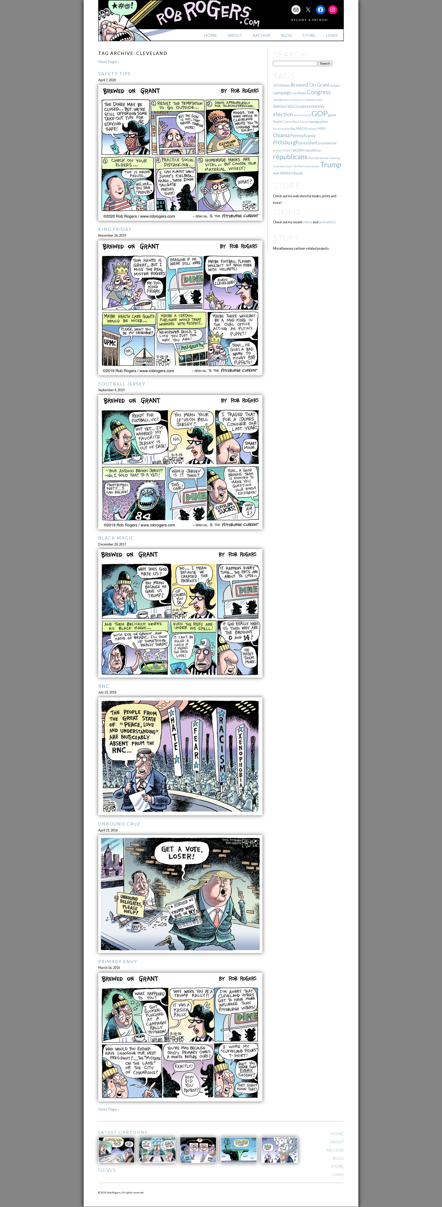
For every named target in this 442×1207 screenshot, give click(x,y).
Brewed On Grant (310, 85)
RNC (103, 686)
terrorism (312, 166)
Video (287, 211)
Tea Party (299, 166)
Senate (324, 158)
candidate (299, 93)
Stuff (286, 238)
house (304, 121)
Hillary (295, 121)
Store (309, 35)
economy (315, 106)
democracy (314, 100)
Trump (330, 164)
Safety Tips (114, 73)
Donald (300, 106)
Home (210, 35)
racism (297, 150)
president (308, 142)
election (283, 114)
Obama (281, 135)
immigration (318, 121)
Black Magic (116, 538)
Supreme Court (283, 166)
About (234, 35)
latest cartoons (123, 1132)
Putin (287, 150)
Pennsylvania (302, 135)
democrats (283, 106)
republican (313, 150)
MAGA (301, 128)
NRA (321, 128)
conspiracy (280, 100)
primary (278, 150)
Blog (286, 35)
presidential (327, 143)
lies (293, 128)
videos (307, 222)
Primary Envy (117, 961)
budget (335, 85)
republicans (290, 157)
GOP (320, 113)
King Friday (115, 229)
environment (302, 115)
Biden (286, 85)
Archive (262, 35)
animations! (327, 222)
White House (291, 173)
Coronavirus (297, 99)
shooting (334, 158)
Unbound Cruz (119, 824)
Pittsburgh (286, 142)
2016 (277, 85)
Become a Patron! (310, 19)
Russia (313, 158)
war (276, 172)
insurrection (281, 129)
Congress (319, 92)
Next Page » (109, 61)
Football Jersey (122, 384)
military (313, 128)
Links (331, 35)
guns (332, 114)
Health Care (282, 122)
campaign (282, 92)
